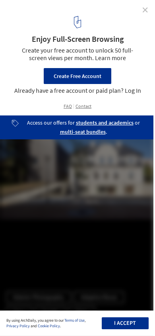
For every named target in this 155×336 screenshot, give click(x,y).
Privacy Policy (18, 326)
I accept (125, 323)
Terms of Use (74, 320)
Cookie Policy (49, 326)
